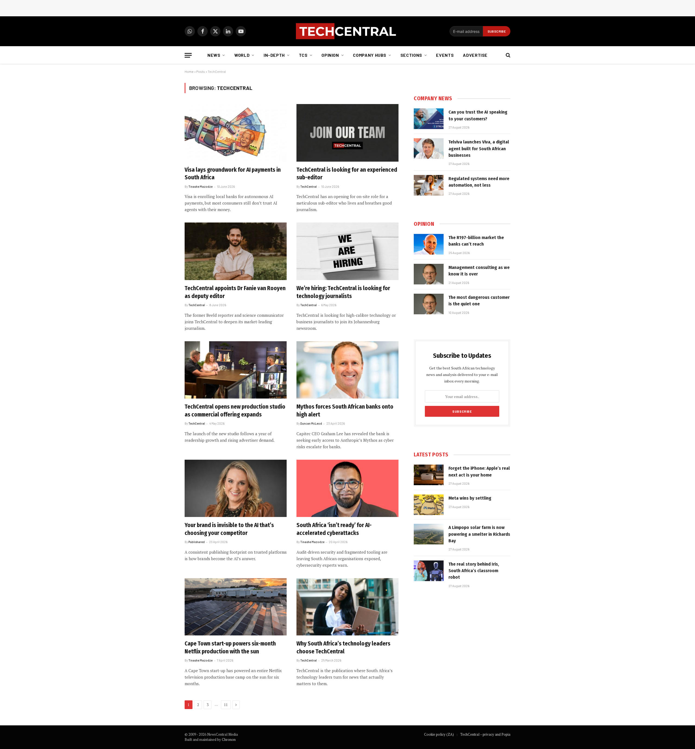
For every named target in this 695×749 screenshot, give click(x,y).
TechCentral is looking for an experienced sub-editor (346, 173)
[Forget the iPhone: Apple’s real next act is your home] (429, 475)
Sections (411, 55)
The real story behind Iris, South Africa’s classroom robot (473, 570)
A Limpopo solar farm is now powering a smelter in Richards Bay (479, 534)
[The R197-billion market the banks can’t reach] (429, 244)
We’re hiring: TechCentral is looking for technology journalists (343, 292)
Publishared (196, 542)
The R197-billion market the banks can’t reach (476, 241)
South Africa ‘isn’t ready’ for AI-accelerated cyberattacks (334, 529)
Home (189, 71)
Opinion (330, 55)
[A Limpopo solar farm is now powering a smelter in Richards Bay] (429, 534)
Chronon (229, 739)
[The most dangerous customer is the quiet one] (429, 304)
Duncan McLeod (311, 423)
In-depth (274, 55)
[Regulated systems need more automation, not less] (429, 185)
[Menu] (188, 55)
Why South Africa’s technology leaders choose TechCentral (343, 647)
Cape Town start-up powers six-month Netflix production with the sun (230, 647)
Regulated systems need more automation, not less (478, 182)
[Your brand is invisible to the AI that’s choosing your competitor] (236, 488)
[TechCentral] (347, 31)
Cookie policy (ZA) (439, 734)
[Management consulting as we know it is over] (429, 274)
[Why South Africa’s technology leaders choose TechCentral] (347, 607)
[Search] (507, 55)
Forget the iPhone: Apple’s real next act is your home (479, 471)
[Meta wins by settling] (429, 504)
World (241, 55)
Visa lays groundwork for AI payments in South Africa (233, 173)
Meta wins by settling (469, 498)
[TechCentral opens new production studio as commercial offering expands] (236, 370)
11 (226, 704)
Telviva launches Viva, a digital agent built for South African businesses (478, 148)
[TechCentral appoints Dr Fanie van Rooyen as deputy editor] (236, 251)
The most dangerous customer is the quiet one (479, 300)
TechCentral (308, 186)
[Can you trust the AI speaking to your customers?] (429, 118)
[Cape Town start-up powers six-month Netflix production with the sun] (236, 607)
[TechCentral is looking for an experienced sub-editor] (347, 133)
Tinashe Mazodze (200, 186)
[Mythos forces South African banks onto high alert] (347, 370)
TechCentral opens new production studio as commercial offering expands (235, 410)
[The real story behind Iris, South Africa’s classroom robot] (429, 570)
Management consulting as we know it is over (479, 271)
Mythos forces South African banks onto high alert (344, 410)
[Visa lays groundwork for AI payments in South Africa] (236, 133)
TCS (303, 55)
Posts (200, 71)
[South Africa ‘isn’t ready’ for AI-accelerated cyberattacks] (347, 488)
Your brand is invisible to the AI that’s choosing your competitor (229, 529)
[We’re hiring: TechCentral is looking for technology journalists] (347, 251)
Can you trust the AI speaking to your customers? (477, 115)
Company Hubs (369, 55)
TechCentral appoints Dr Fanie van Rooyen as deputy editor (235, 292)
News (213, 55)
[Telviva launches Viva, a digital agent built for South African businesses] (429, 148)
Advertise (475, 55)
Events (445, 55)
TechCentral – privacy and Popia (485, 734)
